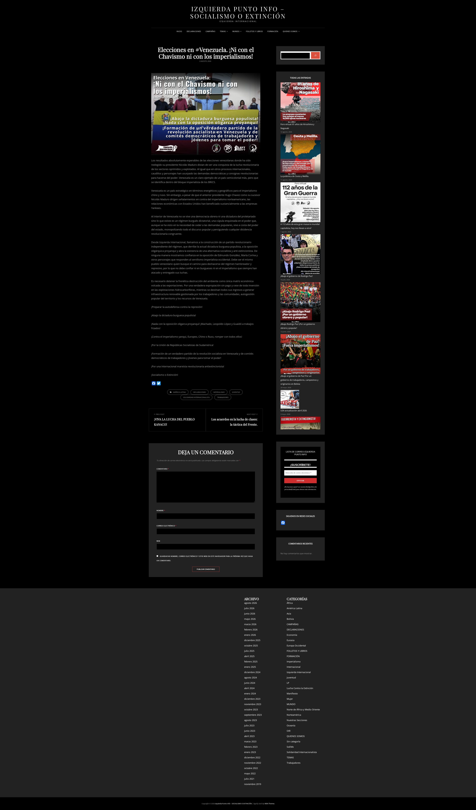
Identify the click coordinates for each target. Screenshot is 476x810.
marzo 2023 (250, 741)
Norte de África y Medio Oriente (303, 709)
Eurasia (290, 640)
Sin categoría (293, 741)
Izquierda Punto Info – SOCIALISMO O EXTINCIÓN (238, 12)
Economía (292, 634)
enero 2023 (250, 752)
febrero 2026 (250, 629)
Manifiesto (292, 693)
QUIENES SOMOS (290, 31)
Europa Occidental (296, 645)
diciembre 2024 (252, 672)
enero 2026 (250, 634)
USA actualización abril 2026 (294, 410)
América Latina (179, 392)
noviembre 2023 (252, 704)
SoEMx (290, 746)
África (290, 602)
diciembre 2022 (252, 757)
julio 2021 (249, 778)
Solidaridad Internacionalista (196, 397)
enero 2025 (250, 666)
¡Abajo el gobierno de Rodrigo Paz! (297, 276)
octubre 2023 (251, 709)
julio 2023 (249, 725)
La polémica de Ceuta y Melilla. (295, 176)
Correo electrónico (166, 526)
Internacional (293, 666)
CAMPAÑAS (210, 31)
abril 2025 (249, 656)
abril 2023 (249, 736)
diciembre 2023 (252, 698)
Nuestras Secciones (297, 720)
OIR (288, 730)
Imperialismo (219, 392)
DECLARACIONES (194, 31)
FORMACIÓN (272, 31)
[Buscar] (315, 55)
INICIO (179, 31)
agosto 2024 (250, 677)
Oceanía (291, 725)
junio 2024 (249, 682)
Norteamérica (294, 714)
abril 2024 (249, 688)
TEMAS (223, 31)
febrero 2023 (250, 746)
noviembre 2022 (252, 762)
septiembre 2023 (253, 714)
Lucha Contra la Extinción (300, 688)
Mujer (290, 698)
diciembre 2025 (252, 640)
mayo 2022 (250, 773)
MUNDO (235, 31)
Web (158, 541)
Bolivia (290, 618)
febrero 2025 (250, 661)
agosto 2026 (250, 602)
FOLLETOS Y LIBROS (254, 31)
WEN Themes (269, 803)
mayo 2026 (250, 618)
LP (288, 682)
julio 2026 (249, 608)
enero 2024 (250, 693)
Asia (289, 613)
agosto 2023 (250, 720)
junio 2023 (249, 730)
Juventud (236, 392)
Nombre (161, 510)
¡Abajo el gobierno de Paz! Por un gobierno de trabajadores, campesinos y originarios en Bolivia (299, 380)
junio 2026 (249, 613)
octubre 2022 (251, 768)
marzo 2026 (250, 624)
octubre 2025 (251, 645)
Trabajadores (222, 397)
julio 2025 (249, 650)
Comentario (163, 469)
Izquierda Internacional (299, 672)
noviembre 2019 (252, 784)
